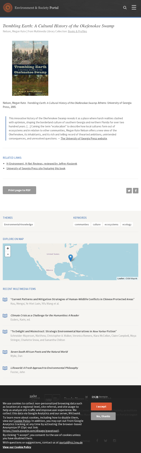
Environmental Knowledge (18, 224)
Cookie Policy (22, 421)
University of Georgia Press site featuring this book (35, 168)
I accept (101, 406)
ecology (126, 224)
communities (82, 224)
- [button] (8, 253)
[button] (129, 190)
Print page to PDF (19, 190)
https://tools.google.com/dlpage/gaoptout (30, 430)
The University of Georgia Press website (84, 138)
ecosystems (111, 224)
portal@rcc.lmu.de (71, 442)
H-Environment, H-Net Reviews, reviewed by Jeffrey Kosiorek (41, 163)
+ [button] (8, 248)
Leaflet (121, 278)
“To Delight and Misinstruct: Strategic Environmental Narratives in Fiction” (63, 331)
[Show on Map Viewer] (70, 258)
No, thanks (103, 416)
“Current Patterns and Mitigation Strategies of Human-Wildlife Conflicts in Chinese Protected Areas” (72, 299)
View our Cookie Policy (17, 447)
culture (97, 224)
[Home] (31, 9)
